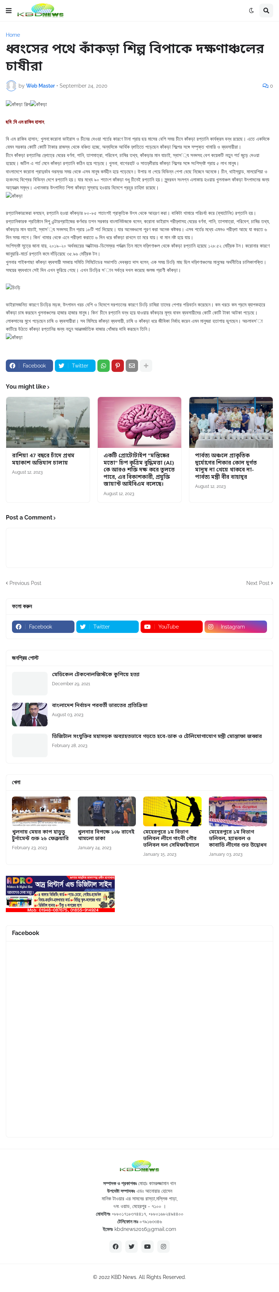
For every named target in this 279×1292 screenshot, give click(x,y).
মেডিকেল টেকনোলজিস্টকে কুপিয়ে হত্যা (96, 675)
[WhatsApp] (103, 366)
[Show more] (146, 366)
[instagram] (163, 1246)
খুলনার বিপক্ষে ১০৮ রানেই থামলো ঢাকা (106, 835)
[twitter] (131, 1246)
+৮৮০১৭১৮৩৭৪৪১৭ (129, 1214)
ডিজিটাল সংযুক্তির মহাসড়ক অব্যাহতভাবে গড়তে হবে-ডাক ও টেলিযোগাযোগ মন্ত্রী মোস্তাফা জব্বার (157, 737)
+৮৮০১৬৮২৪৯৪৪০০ (166, 1214)
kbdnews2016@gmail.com (145, 1229)
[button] (8, 10)
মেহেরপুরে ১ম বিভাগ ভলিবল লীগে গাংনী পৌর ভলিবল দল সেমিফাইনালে (171, 839)
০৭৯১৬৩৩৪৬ (151, 1221)
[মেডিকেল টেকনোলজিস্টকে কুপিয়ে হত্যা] (30, 683)
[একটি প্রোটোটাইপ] (139, 422)
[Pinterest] (118, 366)
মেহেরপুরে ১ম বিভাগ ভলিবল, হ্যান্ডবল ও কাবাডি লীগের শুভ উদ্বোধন (238, 839)
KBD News (123, 1277)
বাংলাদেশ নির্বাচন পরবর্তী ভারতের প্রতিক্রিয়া (99, 706)
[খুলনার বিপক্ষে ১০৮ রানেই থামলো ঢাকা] (107, 811)
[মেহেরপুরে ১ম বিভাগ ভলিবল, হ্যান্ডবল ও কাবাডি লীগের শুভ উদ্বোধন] (238, 811)
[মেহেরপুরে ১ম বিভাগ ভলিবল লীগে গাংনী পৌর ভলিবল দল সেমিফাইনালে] (172, 811)
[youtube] (147, 1246)
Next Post (258, 583)
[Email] (132, 366)
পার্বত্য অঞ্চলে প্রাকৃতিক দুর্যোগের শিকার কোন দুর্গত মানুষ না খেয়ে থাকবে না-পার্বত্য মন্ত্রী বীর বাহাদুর (226, 467)
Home (13, 34)
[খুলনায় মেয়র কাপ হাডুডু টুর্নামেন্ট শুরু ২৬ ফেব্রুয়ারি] (41, 811)
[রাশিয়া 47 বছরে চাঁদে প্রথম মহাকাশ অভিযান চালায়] (48, 422)
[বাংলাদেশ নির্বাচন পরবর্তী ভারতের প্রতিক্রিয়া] (30, 714)
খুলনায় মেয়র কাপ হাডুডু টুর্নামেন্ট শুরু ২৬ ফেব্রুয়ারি (40, 835)
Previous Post (25, 583)
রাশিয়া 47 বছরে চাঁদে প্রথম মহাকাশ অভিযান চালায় (43, 460)
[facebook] (115, 1246)
